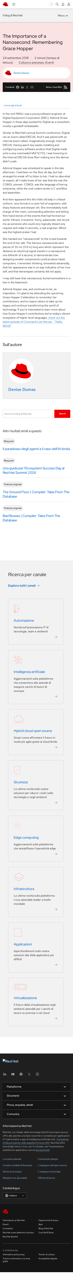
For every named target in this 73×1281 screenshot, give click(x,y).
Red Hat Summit (10, 1236)
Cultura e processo (31, 62)
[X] (29, 1075)
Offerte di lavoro (46, 1177)
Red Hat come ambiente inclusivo (18, 1232)
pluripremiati (42, 1150)
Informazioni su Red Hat (14, 1220)
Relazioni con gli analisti (15, 1177)
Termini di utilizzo (47, 1254)
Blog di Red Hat (46, 1228)
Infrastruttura (24, 889)
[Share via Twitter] (27, 87)
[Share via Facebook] (18, 87)
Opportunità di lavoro (48, 1220)
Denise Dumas (21, 72)
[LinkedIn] (5, 1075)
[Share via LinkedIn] (22, 87)
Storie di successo (12, 1171)
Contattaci (8, 1228)
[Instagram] (37, 1075)
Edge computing (26, 837)
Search (62, 413)
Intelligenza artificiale (29, 672)
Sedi (41, 1224)
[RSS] (65, 87)
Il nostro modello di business (17, 1165)
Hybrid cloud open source (33, 731)
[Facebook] (21, 1075)
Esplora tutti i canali (21, 586)
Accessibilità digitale (48, 1258)
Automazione (24, 620)
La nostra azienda (12, 1159)
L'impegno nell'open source (52, 1165)
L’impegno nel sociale (49, 1171)
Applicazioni (23, 944)
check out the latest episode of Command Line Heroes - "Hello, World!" (34, 322)
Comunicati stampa (48, 1159)
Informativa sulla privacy (14, 1254)
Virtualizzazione (25, 998)
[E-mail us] (32, 87)
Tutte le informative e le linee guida (16, 1260)
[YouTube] (13, 1075)
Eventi (49, 62)
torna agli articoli (13, 105)
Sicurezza (21, 782)
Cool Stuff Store (46, 1232)
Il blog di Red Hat (13, 15)
